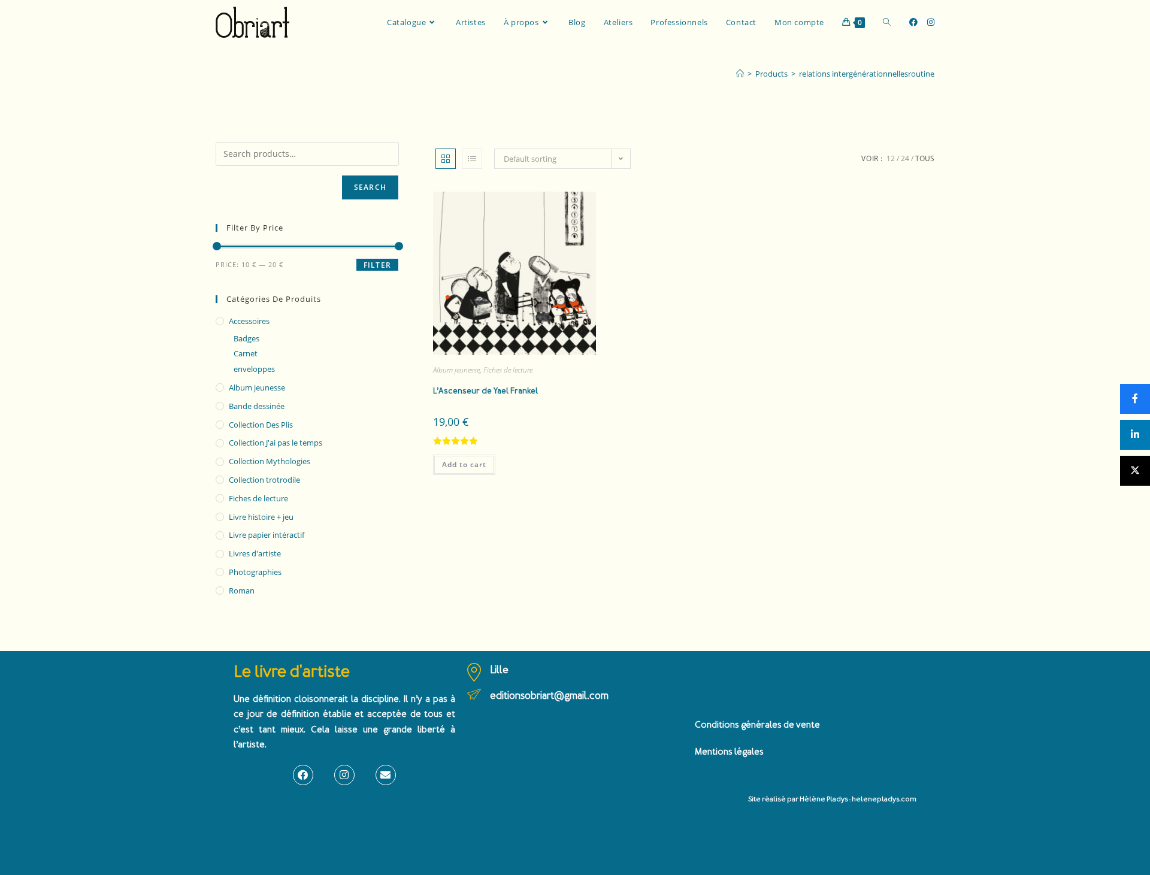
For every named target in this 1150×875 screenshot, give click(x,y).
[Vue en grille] (445, 159)
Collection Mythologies (269, 461)
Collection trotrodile (264, 479)
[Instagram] (344, 775)
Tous (924, 158)
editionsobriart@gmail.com (549, 695)
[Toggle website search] (887, 22)
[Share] (1135, 399)
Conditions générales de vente (757, 725)
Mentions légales (729, 752)
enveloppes (254, 369)
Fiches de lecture (507, 370)
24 (905, 158)
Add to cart (464, 464)
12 (890, 158)
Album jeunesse (456, 370)
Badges (246, 338)
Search (370, 187)
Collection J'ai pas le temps (275, 442)
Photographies (255, 572)
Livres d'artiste (255, 553)
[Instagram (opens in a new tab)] (930, 22)
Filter (377, 265)
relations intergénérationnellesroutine (866, 73)
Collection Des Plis (261, 424)
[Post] (1135, 471)
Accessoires (249, 321)
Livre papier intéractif (266, 534)
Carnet (246, 353)
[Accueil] (740, 73)
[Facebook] (303, 775)
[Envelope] (386, 775)
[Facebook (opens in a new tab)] (913, 22)
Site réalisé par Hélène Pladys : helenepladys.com (832, 799)
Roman (242, 590)
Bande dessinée (257, 406)
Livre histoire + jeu (261, 516)
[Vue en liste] (472, 159)
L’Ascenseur (485, 391)
